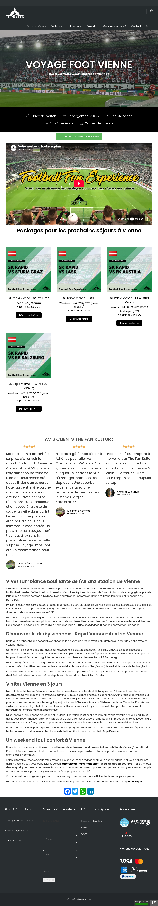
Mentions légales (91, 821)
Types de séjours (36, 26)
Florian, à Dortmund (30, 563)
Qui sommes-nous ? (114, 26)
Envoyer (49, 880)
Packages (75, 26)
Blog (148, 26)
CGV (84, 834)
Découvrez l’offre (28, 315)
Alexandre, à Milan (128, 491)
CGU (84, 827)
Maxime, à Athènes (78, 511)
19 (153, 902)
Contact (136, 26)
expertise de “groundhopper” (80, 763)
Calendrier (92, 26)
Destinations (58, 26)
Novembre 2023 (26, 567)
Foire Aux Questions (16, 830)
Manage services (141, 902)
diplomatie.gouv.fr (135, 781)
